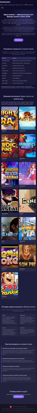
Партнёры (2, 4)
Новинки (5, 4)
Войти (2, 7)
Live (25, 4)
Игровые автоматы (11, 4)
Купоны (21, 4)
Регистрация (18, 39)
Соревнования (30, 4)
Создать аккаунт (18, 396)
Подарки (17, 4)
